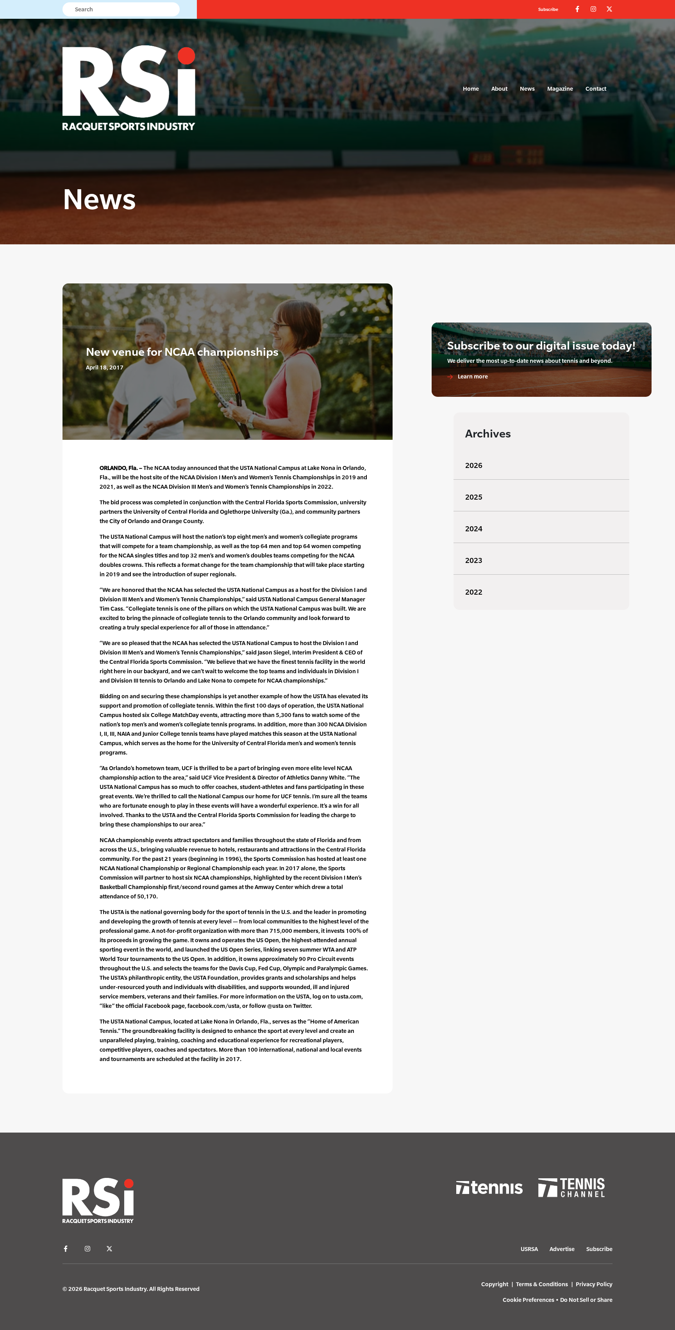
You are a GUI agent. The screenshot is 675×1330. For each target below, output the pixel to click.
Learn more (472, 376)
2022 (473, 592)
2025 (473, 497)
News (527, 88)
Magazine (560, 88)
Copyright (494, 1284)
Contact (596, 88)
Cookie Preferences (528, 1299)
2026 (473, 465)
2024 (473, 529)
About (499, 88)
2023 (473, 560)
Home (471, 88)
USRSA (529, 1249)
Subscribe (548, 9)
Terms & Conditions (542, 1284)
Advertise (562, 1249)
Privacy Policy (594, 1284)
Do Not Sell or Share (586, 1299)
